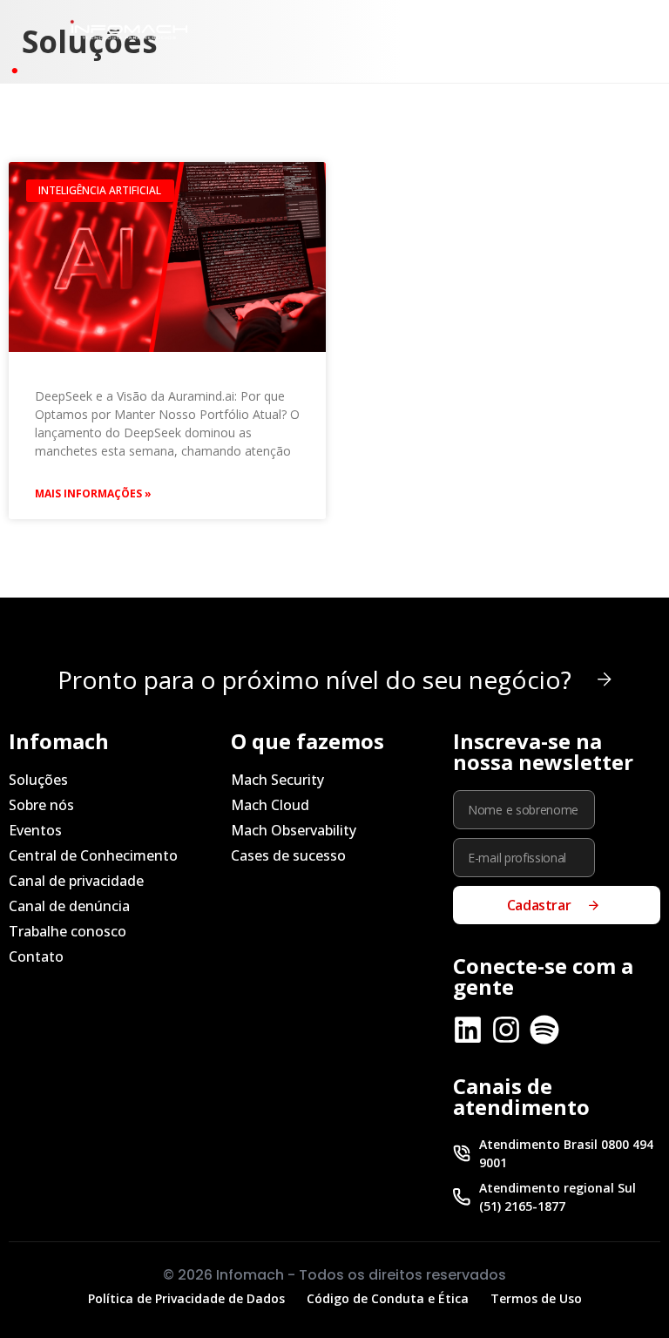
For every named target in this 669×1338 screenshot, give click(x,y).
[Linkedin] (468, 1029)
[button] (537, 29)
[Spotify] (544, 1029)
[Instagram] (506, 1029)
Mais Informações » (93, 493)
